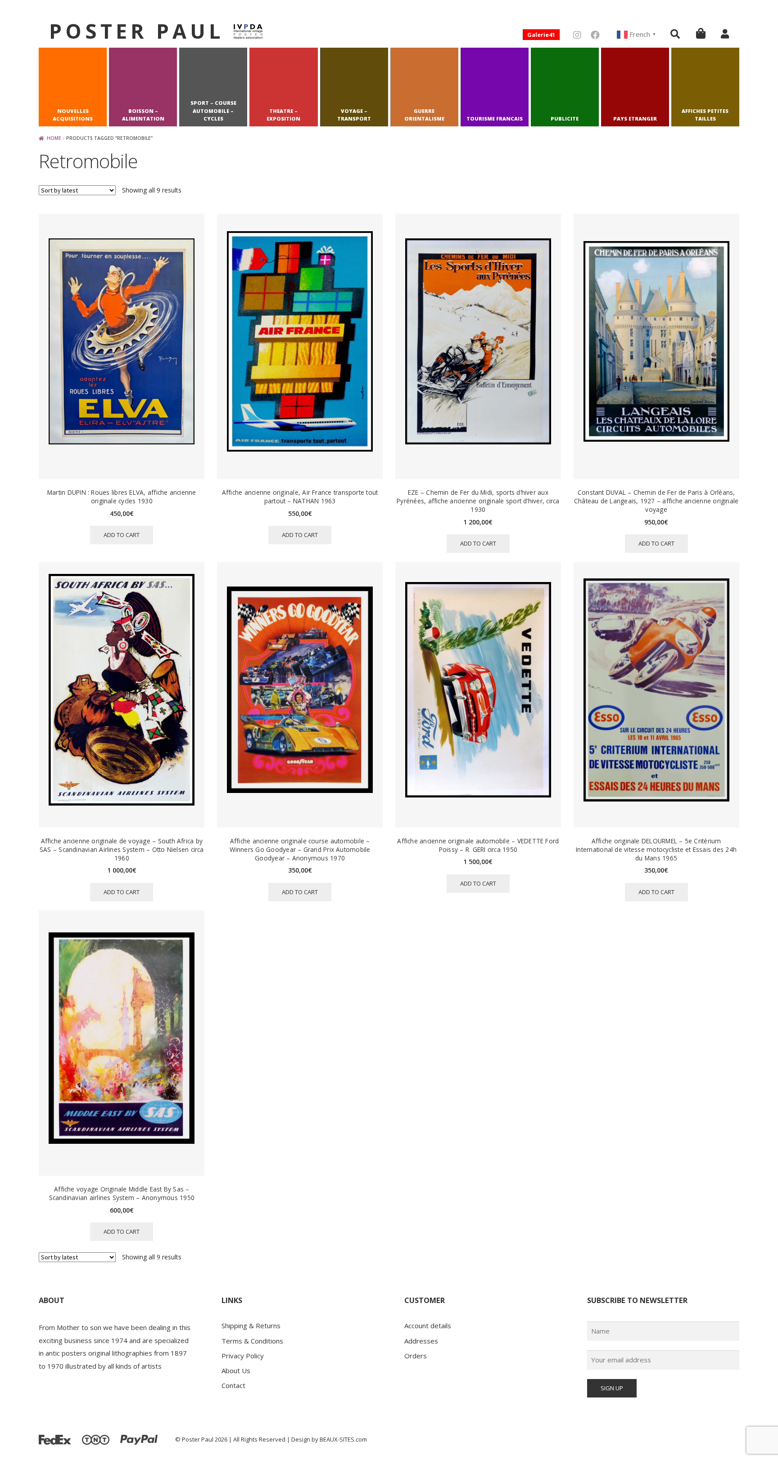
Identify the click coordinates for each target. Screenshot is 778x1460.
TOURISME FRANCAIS (494, 118)
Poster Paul (136, 31)
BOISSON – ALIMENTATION (143, 114)
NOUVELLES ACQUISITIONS (73, 114)
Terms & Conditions (252, 1340)
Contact (233, 1385)
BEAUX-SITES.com (343, 1439)
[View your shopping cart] (701, 33)
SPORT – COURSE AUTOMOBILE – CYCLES (213, 110)
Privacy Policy (243, 1355)
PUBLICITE (565, 118)
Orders (415, 1355)
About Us (236, 1370)
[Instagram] (577, 35)
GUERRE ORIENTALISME (424, 114)
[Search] (675, 33)
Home (54, 138)
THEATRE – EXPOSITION (283, 114)
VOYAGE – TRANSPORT (354, 114)
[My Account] (725, 33)
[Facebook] (595, 35)
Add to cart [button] (122, 535)
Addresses (421, 1340)
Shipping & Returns (251, 1325)
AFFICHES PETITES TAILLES (705, 114)
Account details (427, 1325)
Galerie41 (541, 35)
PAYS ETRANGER (635, 118)
